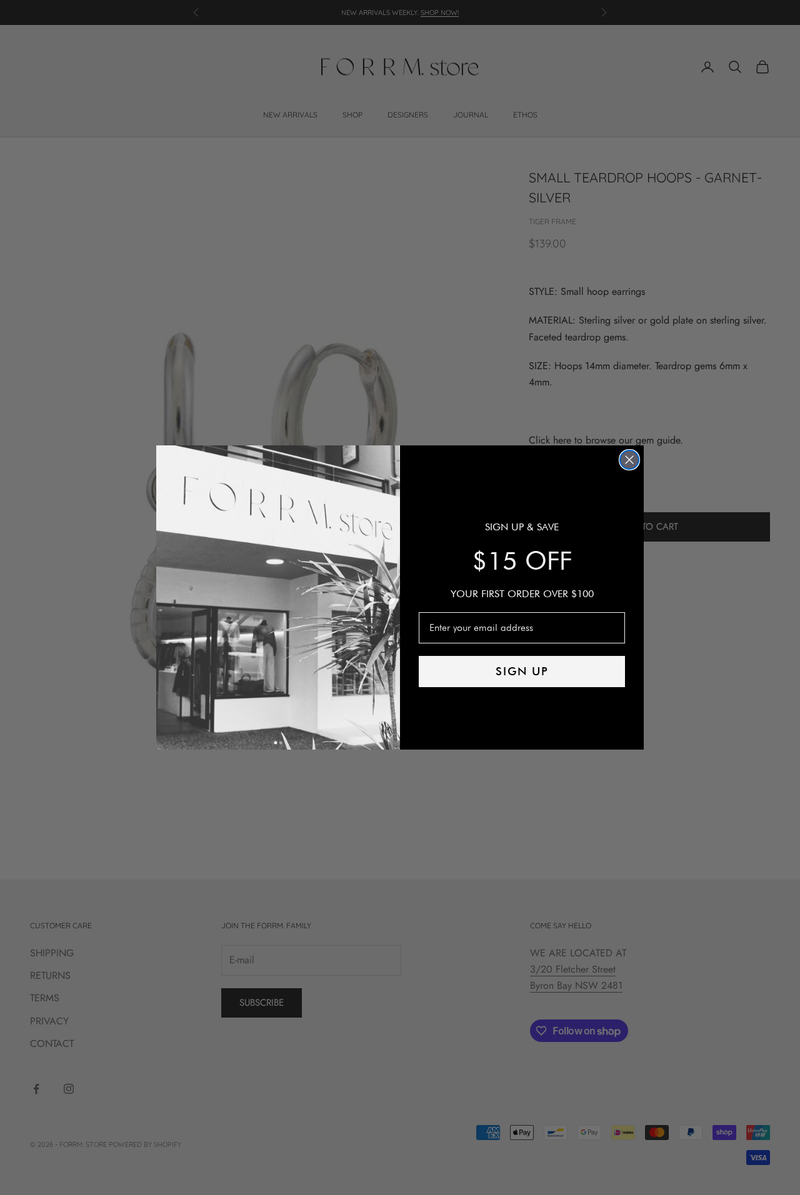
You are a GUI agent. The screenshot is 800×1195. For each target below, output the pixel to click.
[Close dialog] (629, 459)
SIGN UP (522, 671)
